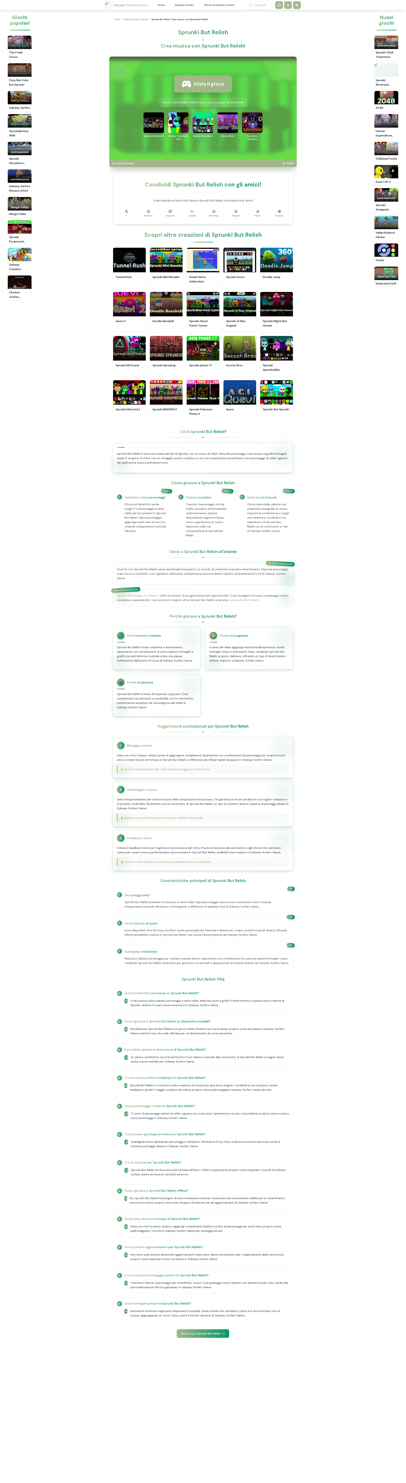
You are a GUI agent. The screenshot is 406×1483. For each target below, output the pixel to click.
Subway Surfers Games (136, 19)
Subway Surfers (184, 5)
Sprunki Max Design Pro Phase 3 (138, 596)
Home (161, 5)
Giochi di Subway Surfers (219, 5)
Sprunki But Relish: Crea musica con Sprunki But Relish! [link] (180, 19)
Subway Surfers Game (244, 600)
